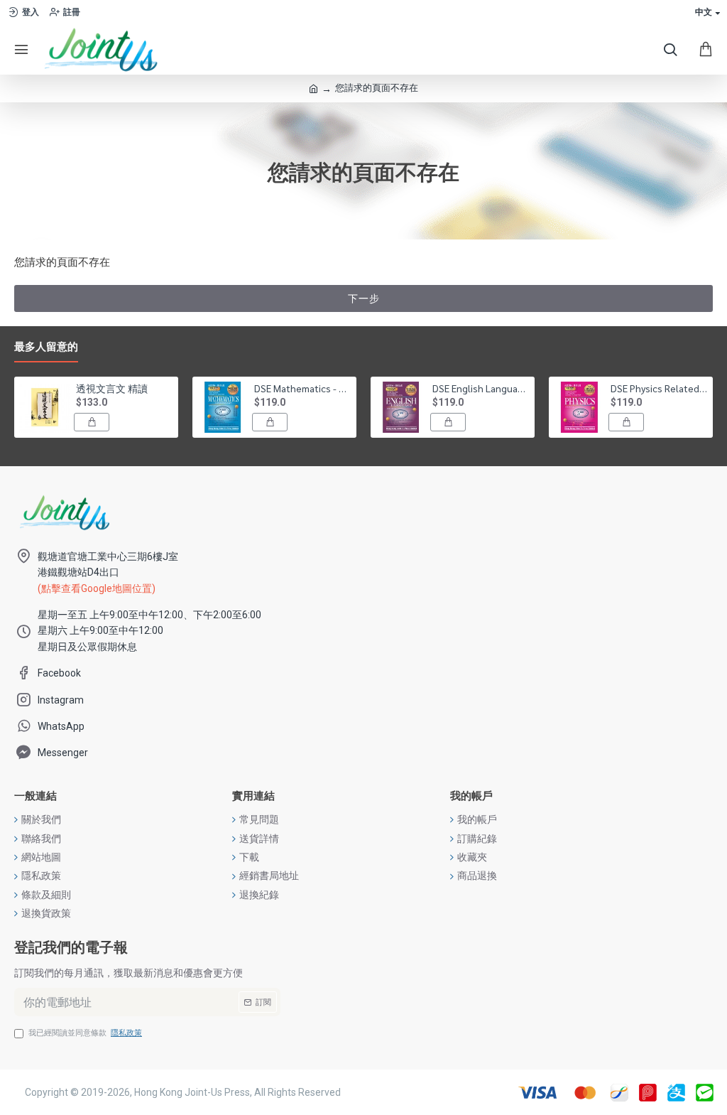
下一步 (364, 298)
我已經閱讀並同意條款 (85, 1033)
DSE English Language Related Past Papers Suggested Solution (481, 388)
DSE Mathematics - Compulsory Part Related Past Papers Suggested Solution (302, 388)
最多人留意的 (46, 346)
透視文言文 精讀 (112, 388)
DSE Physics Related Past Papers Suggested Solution (659, 388)
